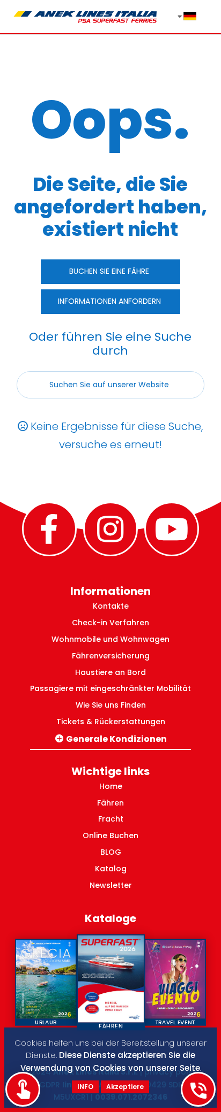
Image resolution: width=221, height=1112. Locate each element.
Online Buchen (110, 835)
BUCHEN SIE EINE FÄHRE (109, 271)
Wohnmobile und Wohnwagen (110, 639)
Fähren (110, 802)
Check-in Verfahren (110, 622)
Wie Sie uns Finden (111, 705)
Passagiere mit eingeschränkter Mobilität (110, 688)
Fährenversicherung (111, 655)
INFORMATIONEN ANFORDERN (109, 301)
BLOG (110, 852)
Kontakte (111, 606)
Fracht (110, 819)
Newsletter (111, 885)
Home (110, 786)
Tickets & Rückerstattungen (110, 721)
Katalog (111, 868)
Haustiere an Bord (110, 672)
